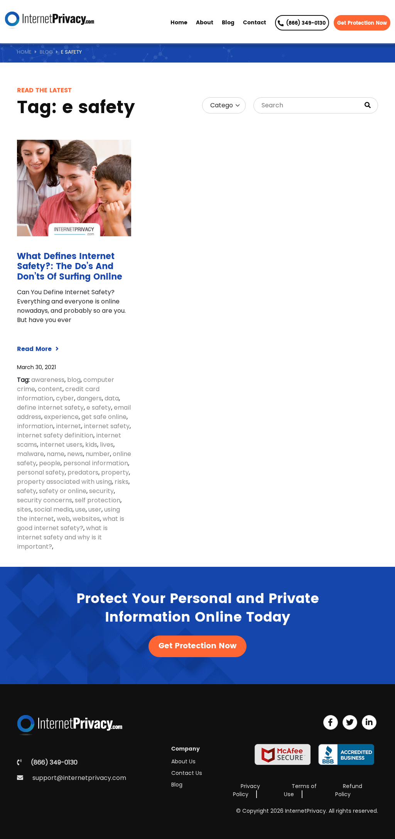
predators (83, 472)
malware (30, 453)
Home (178, 22)
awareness (47, 379)
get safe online (104, 416)
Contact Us (186, 773)
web (63, 518)
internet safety (107, 426)
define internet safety (50, 407)
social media (53, 509)
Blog (228, 22)
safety (26, 490)
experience (61, 416)
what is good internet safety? (70, 523)
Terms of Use (300, 790)
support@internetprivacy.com (79, 777)
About (204, 22)
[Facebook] (330, 722)
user (94, 509)
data (112, 398)
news (75, 453)
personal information (95, 463)
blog (74, 379)
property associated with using (64, 481)
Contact (254, 22)
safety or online (62, 490)
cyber (65, 398)
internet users (61, 444)
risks (121, 481)
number (98, 453)
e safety (98, 407)
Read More (35, 349)
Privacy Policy (246, 790)
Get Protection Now (362, 23)
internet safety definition (55, 435)
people (50, 463)
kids (91, 444)
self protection (97, 500)
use (80, 509)
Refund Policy (348, 790)
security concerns (44, 500)
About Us (183, 761)
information (35, 426)
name (55, 453)
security (101, 490)
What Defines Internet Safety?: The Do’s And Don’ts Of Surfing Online (69, 266)
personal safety (41, 472)
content (50, 389)
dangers (89, 398)
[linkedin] (369, 722)
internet (68, 426)
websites (86, 518)
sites (24, 509)
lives (106, 444)
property (115, 472)
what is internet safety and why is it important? (62, 537)
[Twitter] (350, 722)
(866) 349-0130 (305, 23)
